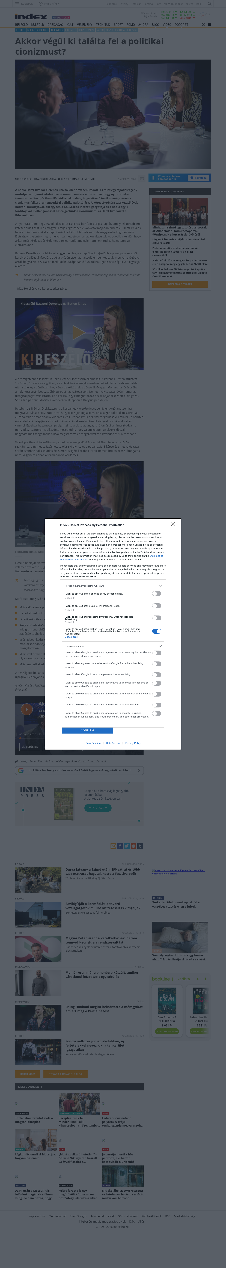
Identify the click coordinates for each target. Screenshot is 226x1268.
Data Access (113, 743)
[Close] (174, 525)
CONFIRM (87, 730)
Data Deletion (93, 743)
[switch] (156, 593)
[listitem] (113, 586)
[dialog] (113, 634)
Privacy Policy (133, 743)
